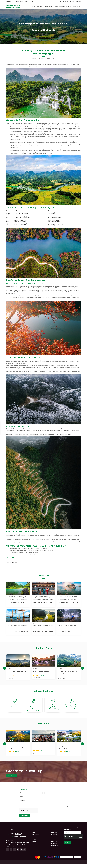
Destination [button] (40, 6)
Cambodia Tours (54, 834)
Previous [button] (4, 668)
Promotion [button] (68, 6)
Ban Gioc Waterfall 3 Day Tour (66, 671)
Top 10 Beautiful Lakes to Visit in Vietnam (16, 603)
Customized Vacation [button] (60, 6)
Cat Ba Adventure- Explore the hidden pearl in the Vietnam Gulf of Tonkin (68, 603)
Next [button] (82, 668)
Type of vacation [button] (49, 6)
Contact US (78, 861)
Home (59, 861)
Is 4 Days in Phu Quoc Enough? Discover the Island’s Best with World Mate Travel (18, 630)
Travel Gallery (34, 839)
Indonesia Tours (54, 839)
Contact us (34, 841)
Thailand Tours (54, 841)
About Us (33, 832)
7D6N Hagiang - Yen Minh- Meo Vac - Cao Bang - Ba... (42, 672)
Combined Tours (54, 843)
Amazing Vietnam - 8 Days (40, 747)
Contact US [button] (75, 6)
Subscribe (67, 842)
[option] (18, 666)
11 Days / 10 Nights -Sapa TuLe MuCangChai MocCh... (66, 747)
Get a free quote (24, 815)
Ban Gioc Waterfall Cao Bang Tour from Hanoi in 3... (18, 747)
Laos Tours (53, 836)
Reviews (33, 836)
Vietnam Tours (54, 832)
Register (79, 1)
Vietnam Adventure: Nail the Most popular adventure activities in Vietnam (43, 630)
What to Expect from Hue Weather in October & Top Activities (42, 603)
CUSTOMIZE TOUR (11, 775)
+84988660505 (10, 1)
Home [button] (33, 6)
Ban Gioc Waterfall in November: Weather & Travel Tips (66, 630)
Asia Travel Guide (35, 837)
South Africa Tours (54, 845)
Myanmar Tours (54, 837)
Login (72, 1)
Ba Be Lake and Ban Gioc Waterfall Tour (18, 671)
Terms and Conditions (36, 834)
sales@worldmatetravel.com (23, 1)
